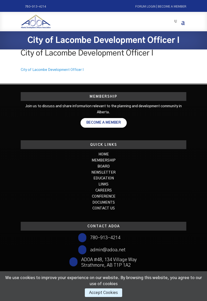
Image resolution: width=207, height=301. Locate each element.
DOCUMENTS (103, 202)
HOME (103, 154)
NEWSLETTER (103, 172)
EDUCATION (103, 178)
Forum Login (145, 6)
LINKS (103, 184)
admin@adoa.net (107, 250)
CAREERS (103, 190)
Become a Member (172, 6)
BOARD (103, 166)
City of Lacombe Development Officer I (52, 70)
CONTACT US (103, 208)
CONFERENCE (103, 196)
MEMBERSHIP (104, 160)
